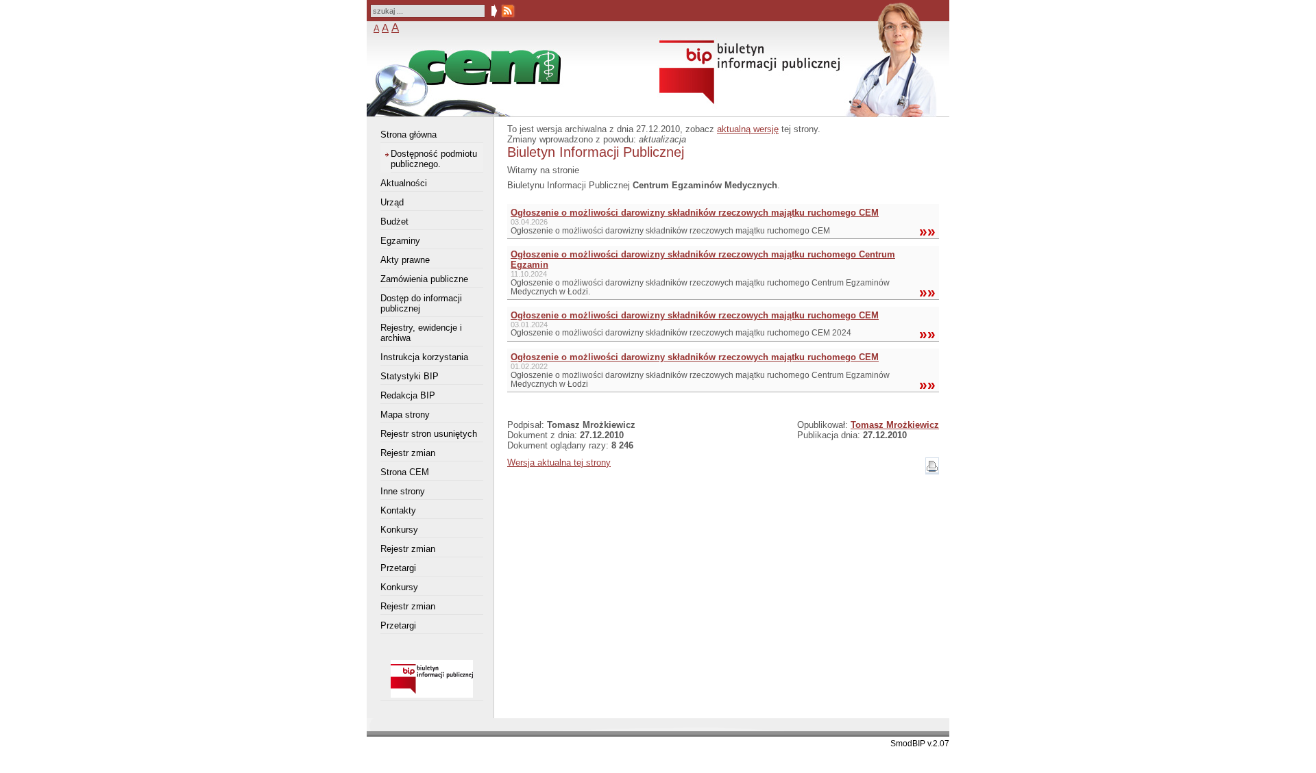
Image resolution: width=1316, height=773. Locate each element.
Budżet (394, 221)
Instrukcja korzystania (424, 357)
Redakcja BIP (407, 395)
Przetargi (398, 568)
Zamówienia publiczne (424, 279)
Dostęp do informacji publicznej (421, 303)
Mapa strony (405, 414)
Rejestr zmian (407, 453)
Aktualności (403, 183)
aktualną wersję (748, 129)
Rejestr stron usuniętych (428, 434)
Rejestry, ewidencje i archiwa (421, 332)
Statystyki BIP (409, 376)
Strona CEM (404, 472)
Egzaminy (400, 241)
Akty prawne (405, 260)
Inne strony (402, 491)
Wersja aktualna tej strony (559, 462)
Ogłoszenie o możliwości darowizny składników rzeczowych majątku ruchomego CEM (695, 212)
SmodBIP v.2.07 (919, 743)
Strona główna (408, 134)
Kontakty (398, 510)
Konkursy (399, 529)
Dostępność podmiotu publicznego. (434, 159)
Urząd (392, 202)
